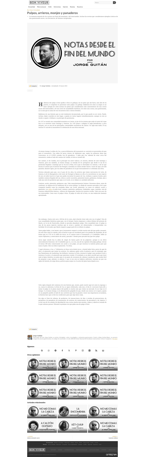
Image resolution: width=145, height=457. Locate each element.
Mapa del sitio (112, 449)
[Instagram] (83, 350)
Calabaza (80, 444)
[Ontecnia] (111, 455)
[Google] (42, 350)
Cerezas (96, 442)
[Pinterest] (76, 350)
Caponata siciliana (113, 438)
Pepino (76, 442)
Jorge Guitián (37, 336)
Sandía (91, 442)
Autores (60, 449)
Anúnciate (53, 449)
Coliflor (85, 444)
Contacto (103, 449)
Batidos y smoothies (58, 442)
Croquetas (64, 444)
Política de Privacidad (81, 449)
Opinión (30, 90)
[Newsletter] (103, 350)
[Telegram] (55, 350)
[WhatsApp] (49, 350)
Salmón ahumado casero (33, 438)
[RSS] (96, 350)
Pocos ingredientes (72, 444)
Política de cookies (94, 449)
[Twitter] (69, 350)
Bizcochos (58, 444)
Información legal (69, 449)
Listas (100, 444)
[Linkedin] (89, 350)
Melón (80, 442)
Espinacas (95, 444)
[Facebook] (62, 350)
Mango (72, 442)
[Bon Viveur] (39, 2)
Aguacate (90, 444)
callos (50, 189)
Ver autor (114, 339)
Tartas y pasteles (51, 444)
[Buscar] (114, 2)
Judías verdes (86, 442)
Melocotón (67, 442)
